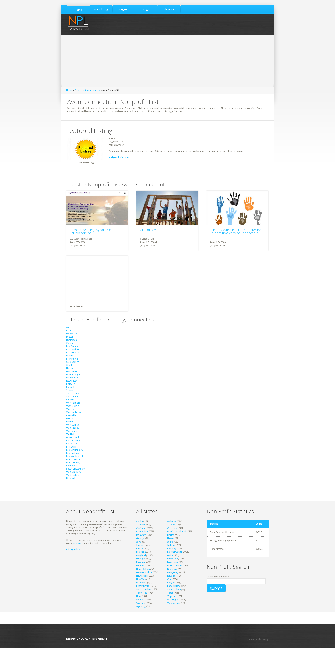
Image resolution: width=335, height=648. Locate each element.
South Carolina (143, 589)
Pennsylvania (142, 586)
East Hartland (72, 453)
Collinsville (71, 443)
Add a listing (262, 639)
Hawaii (170, 538)
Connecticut (142, 531)
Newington (71, 380)
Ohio (169, 579)
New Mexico (142, 575)
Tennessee (141, 592)
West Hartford (73, 402)
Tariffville (71, 434)
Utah (138, 596)
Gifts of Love (148, 230)
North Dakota (143, 569)
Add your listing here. (119, 157)
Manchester (72, 371)
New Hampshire (144, 572)
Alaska (139, 521)
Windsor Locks (73, 412)
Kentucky (171, 548)
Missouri (140, 562)
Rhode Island (174, 586)
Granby (70, 365)
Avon (68, 327)
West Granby (72, 428)
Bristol (69, 336)
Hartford (70, 368)
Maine (170, 555)
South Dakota (174, 589)
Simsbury (71, 390)
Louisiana (141, 552)
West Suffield (73, 424)
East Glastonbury (74, 450)
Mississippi (172, 562)
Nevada (171, 575)
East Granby (72, 346)
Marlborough (73, 374)
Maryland (141, 555)
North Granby (73, 462)
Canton (69, 343)
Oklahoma (141, 582)
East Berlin (71, 446)
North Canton (73, 459)
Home (69, 90)
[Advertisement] (167, 60)
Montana (140, 565)
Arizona (171, 524)
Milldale (70, 418)
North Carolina (174, 565)
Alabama (171, 521)
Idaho (170, 541)
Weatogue (71, 431)
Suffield (70, 399)
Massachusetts (174, 552)
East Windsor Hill (74, 456)
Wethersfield (72, 406)
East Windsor (72, 352)
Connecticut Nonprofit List (87, 90)
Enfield (69, 355)
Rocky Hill (71, 387)
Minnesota (172, 558)
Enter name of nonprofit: (219, 576)
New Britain (72, 377)
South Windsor (73, 393)
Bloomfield (71, 333)
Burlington (71, 340)
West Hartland (73, 475)
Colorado (172, 528)
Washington (173, 599)
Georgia (140, 538)
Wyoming (141, 606)
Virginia (171, 596)
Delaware (141, 535)
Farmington (72, 358)
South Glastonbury (75, 468)
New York (141, 579)
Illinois (139, 545)
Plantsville (71, 415)
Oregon (171, 582)
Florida (170, 535)
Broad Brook (72, 437)
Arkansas (140, 524)
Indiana (171, 545)
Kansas (139, 548)
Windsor (70, 409)
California (141, 528)
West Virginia (173, 603)
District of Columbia (177, 531)
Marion (69, 421)
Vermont (140, 599)
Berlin (69, 330)
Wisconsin (141, 603)
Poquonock (72, 465)
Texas (170, 592)
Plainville (70, 384)
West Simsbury (73, 472)
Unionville (71, 478)
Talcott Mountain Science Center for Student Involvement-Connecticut (235, 231)
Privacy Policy (73, 549)
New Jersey (172, 572)
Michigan (140, 558)
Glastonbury (72, 362)
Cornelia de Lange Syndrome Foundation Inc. (90, 231)
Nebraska (172, 569)
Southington (72, 396)
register (77, 543)
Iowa (139, 541)
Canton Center (73, 440)
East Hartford (73, 349)
